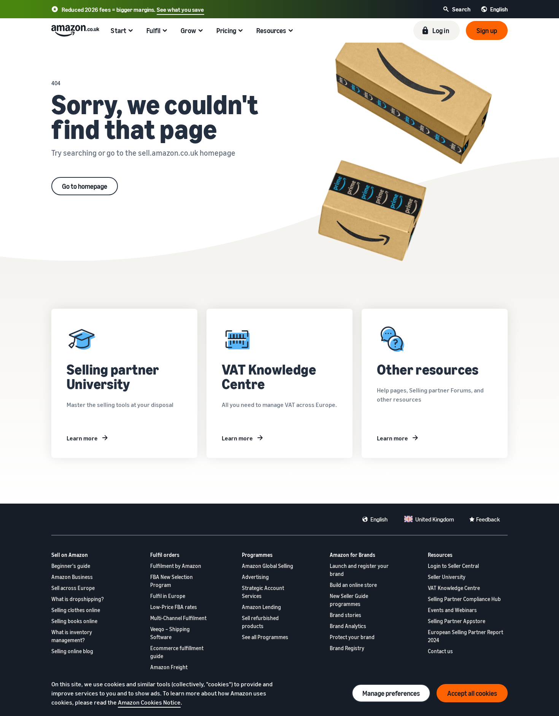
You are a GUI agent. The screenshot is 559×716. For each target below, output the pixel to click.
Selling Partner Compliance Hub (464, 599)
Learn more (82, 438)
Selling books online (74, 621)
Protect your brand (352, 637)
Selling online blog (72, 651)
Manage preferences (391, 693)
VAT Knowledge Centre (454, 588)
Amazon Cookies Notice (149, 702)
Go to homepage (84, 186)
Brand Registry (347, 648)
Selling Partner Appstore (456, 621)
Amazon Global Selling (267, 566)
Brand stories (345, 615)
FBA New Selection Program (171, 581)
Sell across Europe (73, 588)
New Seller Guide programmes (349, 600)
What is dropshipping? (77, 599)
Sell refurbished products (260, 622)
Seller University (446, 577)
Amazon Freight (168, 667)
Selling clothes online (75, 610)
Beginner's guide (70, 566)
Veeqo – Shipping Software (170, 633)
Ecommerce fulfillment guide (176, 652)
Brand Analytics (348, 626)
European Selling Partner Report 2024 (465, 636)
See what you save (180, 9)
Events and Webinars (452, 610)
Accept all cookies (472, 693)
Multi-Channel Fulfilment (178, 618)
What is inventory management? (71, 636)
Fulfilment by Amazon (175, 566)
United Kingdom (434, 519)
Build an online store (353, 585)
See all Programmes (265, 637)
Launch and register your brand (359, 570)
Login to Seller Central (453, 566)
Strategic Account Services (263, 592)
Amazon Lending (261, 607)
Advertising (255, 577)
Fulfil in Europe (167, 596)
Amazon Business (72, 577)
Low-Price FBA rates (173, 607)
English (378, 519)
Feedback (488, 519)
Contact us (440, 651)
